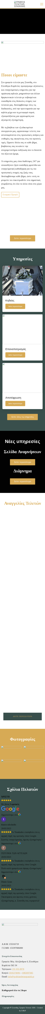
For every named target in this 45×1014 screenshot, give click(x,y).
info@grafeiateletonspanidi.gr (21, 976)
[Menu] (41, 4)
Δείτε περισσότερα (22, 716)
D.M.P (23, 1011)
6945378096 (14, 973)
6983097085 (27, 973)
